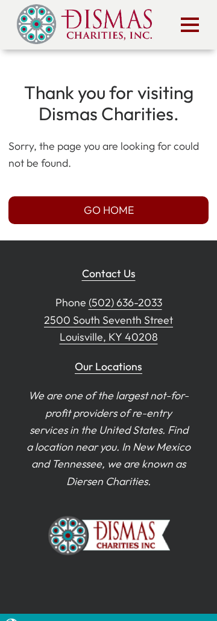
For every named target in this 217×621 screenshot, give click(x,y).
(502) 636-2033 (125, 302)
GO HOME (109, 210)
